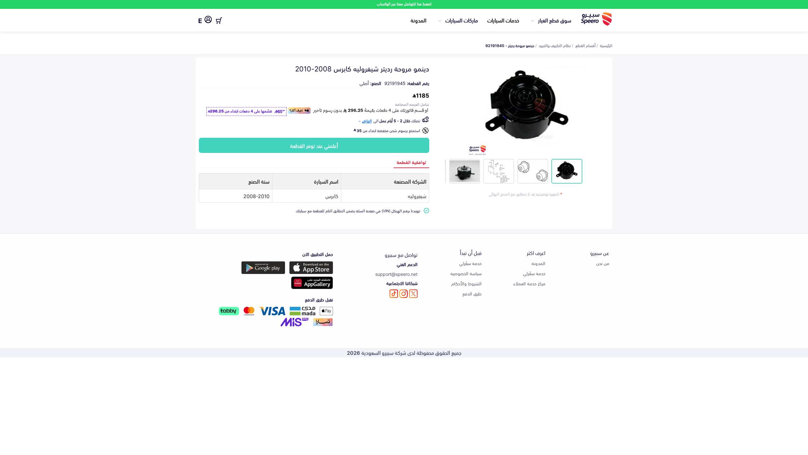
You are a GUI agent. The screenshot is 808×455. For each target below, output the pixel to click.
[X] (413, 293)
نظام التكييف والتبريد (555, 45)
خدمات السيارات (503, 19)
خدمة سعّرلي (534, 273)
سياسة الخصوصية (466, 273)
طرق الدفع (472, 293)
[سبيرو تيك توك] (393, 293)
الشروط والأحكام (466, 283)
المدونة (418, 19)
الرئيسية (606, 45)
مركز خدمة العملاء (529, 283)
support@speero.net (396, 273)
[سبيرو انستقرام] (403, 293)
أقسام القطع (585, 45)
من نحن (602, 263)
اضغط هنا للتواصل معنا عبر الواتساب (404, 3)
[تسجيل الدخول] (208, 20)
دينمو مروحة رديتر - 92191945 (509, 45)
